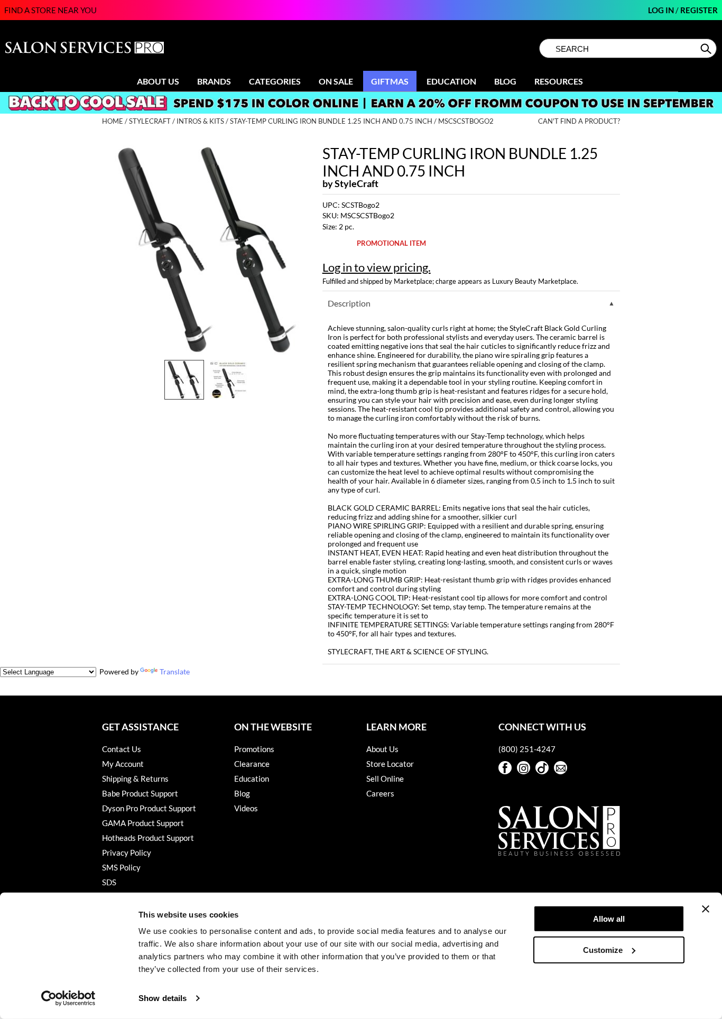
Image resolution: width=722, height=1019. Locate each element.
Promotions (254, 749)
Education (451, 81)
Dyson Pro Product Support (149, 808)
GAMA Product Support (143, 823)
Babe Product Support (140, 793)
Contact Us (121, 749)
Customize (603, 949)
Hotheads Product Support (148, 837)
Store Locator (390, 763)
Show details (162, 998)
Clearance (252, 763)
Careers (380, 793)
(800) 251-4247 (527, 749)
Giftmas (390, 81)
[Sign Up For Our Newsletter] (560, 767)
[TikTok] (542, 767)
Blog (505, 81)
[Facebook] (505, 767)
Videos (246, 808)
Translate (175, 671)
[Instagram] (523, 767)
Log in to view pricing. (376, 267)
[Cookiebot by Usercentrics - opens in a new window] (68, 998)
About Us (158, 81)
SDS (109, 882)
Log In (661, 10)
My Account (123, 763)
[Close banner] (705, 909)
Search (707, 48)
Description (349, 303)
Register (699, 10)
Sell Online (385, 778)
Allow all (609, 918)
